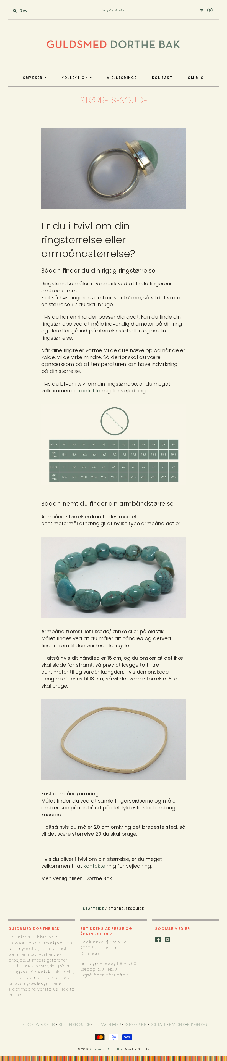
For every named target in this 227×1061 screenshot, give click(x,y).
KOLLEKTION (75, 78)
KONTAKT (162, 78)
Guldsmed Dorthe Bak (106, 1049)
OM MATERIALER (107, 1024)
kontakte (94, 865)
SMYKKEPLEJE (135, 1024)
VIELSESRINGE (122, 78)
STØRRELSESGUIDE (74, 1024)
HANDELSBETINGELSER (188, 1024)
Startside (93, 909)
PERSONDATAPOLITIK (37, 1024)
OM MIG (196, 78)
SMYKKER (33, 78)
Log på (106, 10)
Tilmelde (119, 10)
